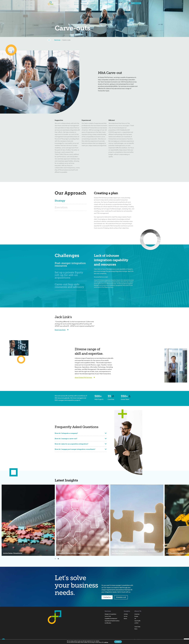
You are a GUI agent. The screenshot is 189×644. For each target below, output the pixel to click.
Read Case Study (60, 330)
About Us (103, 3)
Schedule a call (121, 597)
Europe (136, 616)
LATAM (136, 623)
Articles (126, 614)
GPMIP (54, 3)
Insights (93, 3)
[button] (58, 558)
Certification (108, 623)
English (132, 3)
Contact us (107, 597)
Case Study (137, 626)
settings (106, 642)
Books (125, 618)
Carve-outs (66, 40)
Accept (118, 641)
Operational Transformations (112, 620)
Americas (136, 614)
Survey (125, 616)
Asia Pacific (137, 620)
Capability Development (111, 618)
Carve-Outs (108, 616)
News (135, 629)
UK (135, 618)
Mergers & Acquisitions (110, 614)
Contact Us (113, 3)
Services (83, 3)
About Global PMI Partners (83, 377)
